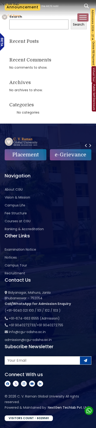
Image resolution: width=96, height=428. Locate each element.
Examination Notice (20, 249)
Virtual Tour (94, 75)
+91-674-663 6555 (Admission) (34, 318)
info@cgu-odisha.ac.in (27, 332)
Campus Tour (16, 265)
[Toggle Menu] (83, 17)
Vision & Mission (17, 197)
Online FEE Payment (93, 53)
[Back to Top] (88, 421)
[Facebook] (7, 384)
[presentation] (86, 145)
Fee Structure (16, 213)
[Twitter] (16, 384)
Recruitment (15, 273)
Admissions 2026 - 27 (92, 24)
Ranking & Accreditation (24, 229)
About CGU (14, 189)
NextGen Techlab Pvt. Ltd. (68, 407)
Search (78, 24)
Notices (11, 257)
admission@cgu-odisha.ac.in (28, 339)
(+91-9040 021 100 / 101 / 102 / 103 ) (33, 310)
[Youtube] (32, 384)
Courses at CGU (18, 221)
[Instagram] (24, 384)
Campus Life (15, 205)
